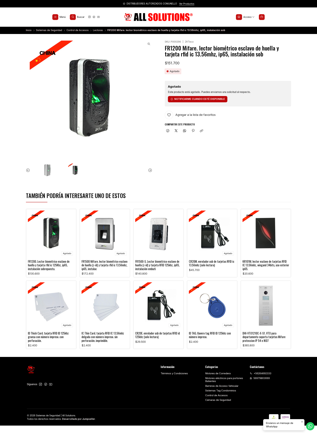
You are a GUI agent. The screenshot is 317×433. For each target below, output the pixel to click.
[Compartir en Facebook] (168, 131)
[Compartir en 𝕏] (176, 131)
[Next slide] (149, 170)
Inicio (29, 30)
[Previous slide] (28, 170)
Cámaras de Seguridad (218, 400)
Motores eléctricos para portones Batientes (224, 380)
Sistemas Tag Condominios (220, 390)
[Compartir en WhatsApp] (185, 131)
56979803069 (261, 378)
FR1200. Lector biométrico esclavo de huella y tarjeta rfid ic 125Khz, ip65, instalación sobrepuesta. (49, 265)
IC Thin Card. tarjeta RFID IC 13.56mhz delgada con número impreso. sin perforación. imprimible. (103, 337)
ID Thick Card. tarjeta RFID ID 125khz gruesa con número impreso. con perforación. (48, 337)
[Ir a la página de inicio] (158, 17)
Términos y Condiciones (174, 373)
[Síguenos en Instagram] (89, 17)
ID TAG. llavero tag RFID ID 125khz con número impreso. (210, 335)
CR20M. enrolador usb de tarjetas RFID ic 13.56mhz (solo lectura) (211, 263)
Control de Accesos (78, 30)
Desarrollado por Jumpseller (78, 419)
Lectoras (98, 30)
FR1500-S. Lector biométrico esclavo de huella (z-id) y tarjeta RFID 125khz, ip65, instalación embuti (157, 265)
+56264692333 (262, 373)
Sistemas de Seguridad (49, 30)
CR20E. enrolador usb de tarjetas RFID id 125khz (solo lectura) (157, 335)
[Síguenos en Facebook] (93, 17)
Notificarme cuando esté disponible (199, 99)
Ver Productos (186, 3)
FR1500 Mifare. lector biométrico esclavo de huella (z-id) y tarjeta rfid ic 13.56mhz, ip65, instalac (104, 265)
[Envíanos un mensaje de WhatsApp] (310, 426)
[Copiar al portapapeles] (202, 131)
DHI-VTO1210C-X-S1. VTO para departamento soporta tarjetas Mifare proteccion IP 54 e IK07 (264, 337)
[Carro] (261, 17)
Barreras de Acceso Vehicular (221, 385)
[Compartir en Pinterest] (193, 131)
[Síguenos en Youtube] (98, 17)
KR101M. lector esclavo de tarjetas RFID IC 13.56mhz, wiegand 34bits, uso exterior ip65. (266, 265)
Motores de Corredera (218, 373)
